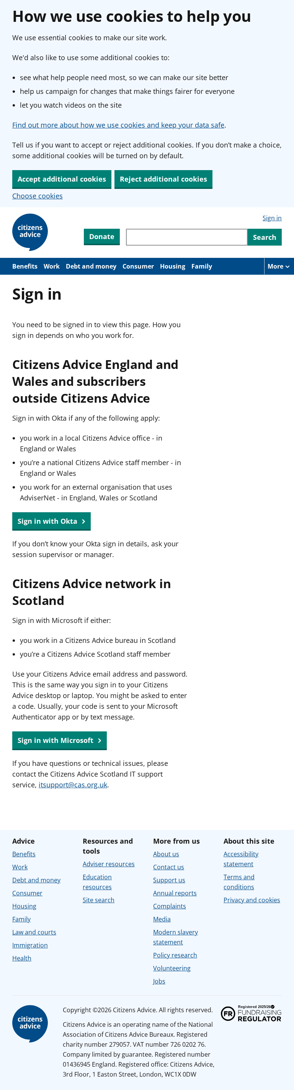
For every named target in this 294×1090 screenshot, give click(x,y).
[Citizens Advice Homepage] (31, 232)
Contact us (168, 867)
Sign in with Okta (48, 521)
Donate (101, 236)
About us (166, 854)
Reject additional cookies (163, 179)
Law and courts (34, 932)
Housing (172, 266)
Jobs (159, 981)
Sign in (272, 218)
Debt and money (91, 266)
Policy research (175, 955)
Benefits (25, 266)
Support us (169, 880)
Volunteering (172, 968)
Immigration (30, 945)
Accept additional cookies (62, 179)
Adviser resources (109, 864)
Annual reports (175, 893)
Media (162, 919)
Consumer (138, 266)
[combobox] (187, 237)
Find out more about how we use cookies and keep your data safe (118, 124)
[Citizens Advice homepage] (31, 1024)
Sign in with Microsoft (56, 740)
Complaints (169, 906)
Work (52, 266)
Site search (98, 900)
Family (201, 266)
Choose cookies (37, 195)
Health (21, 958)
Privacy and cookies (252, 900)
